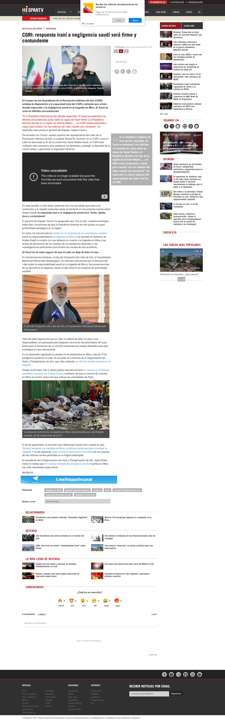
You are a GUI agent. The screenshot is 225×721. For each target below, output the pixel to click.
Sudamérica (27, 709)
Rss (92, 702)
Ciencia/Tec (50, 696)
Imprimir (123, 61)
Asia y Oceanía (29, 696)
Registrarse (176, 693)
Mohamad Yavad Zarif (85, 494)
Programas (73, 690)
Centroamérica (29, 712)
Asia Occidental (29, 693)
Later (118, 20)
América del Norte (30, 705)
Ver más (164, 113)
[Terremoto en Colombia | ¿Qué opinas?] (181, 260)
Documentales (74, 709)
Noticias (62, 11)
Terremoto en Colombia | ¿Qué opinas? (179, 274)
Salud (47, 702)
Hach (107, 490)
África (25, 699)
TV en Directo (156, 2)
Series (176, 11)
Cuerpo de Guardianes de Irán (127, 490)
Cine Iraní (161, 11)
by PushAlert (89, 23)
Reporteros (73, 699)
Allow (135, 20)
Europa (25, 702)
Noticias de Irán (32, 28)
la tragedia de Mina (63, 236)
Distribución (177, 2)
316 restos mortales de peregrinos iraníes (67, 463)
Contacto (95, 696)
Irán (24, 690)
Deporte (48, 699)
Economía (49, 693)
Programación (195, 2)
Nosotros (95, 693)
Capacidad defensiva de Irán (58, 494)
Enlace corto (28, 501)
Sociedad (49, 690)
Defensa (51, 28)
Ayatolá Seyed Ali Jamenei (77, 490)
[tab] (170, 25)
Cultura (48, 705)
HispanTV (33, 10)
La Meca (97, 490)
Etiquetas (27, 489)
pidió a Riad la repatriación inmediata (73, 451)
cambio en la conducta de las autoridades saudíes (79, 233)
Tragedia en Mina (53, 490)
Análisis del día (75, 702)
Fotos (189, 11)
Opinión (71, 705)
